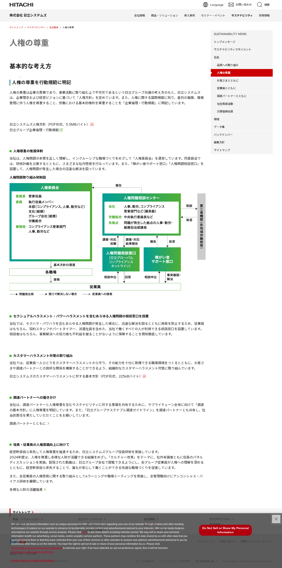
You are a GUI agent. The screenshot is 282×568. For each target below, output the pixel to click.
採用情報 (264, 15)
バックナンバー (223, 134)
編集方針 (219, 142)
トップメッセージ (224, 41)
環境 (216, 119)
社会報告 (53, 27)
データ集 (219, 127)
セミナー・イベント (213, 15)
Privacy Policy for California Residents (32, 560)
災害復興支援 (225, 111)
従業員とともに (226, 88)
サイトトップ (16, 27)
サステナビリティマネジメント (232, 49)
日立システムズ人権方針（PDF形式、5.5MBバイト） (49, 124)
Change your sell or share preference (32, 551)
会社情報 (139, 15)
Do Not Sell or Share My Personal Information (36, 548)
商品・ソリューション (164, 15)
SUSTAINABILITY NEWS (230, 34)
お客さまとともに (227, 80)
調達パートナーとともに (27, 423)
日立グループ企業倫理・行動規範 (34, 130)
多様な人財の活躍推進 (26, 489)
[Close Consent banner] (276, 519)
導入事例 (189, 15)
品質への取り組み (227, 65)
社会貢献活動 (225, 103)
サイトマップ (222, 150)
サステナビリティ (36, 27)
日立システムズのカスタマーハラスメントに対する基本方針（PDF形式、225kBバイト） (75, 376)
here (84, 532)
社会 (216, 57)
